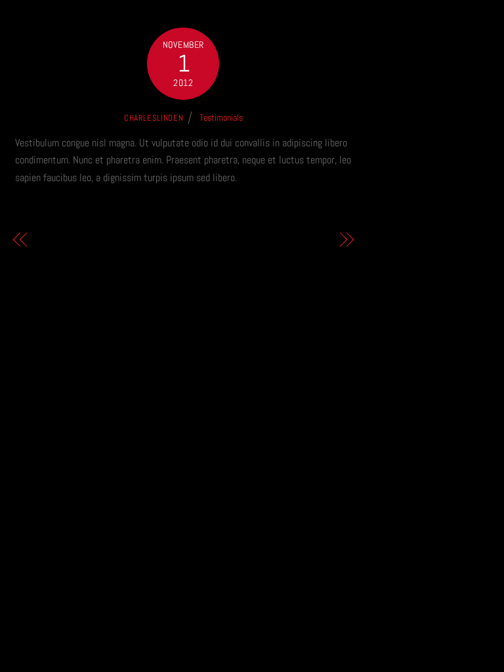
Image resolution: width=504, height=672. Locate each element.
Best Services (299, 239)
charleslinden (153, 117)
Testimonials (221, 117)
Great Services (69, 239)
